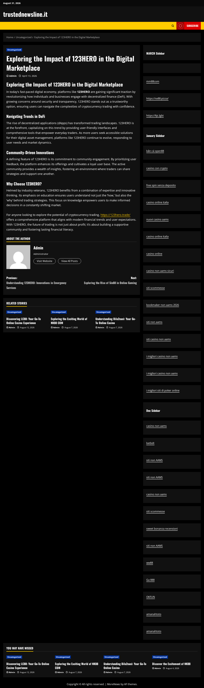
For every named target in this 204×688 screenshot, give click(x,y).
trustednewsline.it (25, 14)
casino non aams (156, 426)
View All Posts (69, 261)
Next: (110, 280)
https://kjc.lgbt (155, 115)
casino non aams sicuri (160, 271)
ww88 (149, 563)
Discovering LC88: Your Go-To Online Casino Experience (23, 321)
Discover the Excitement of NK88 (171, 664)
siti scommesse (155, 288)
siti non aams (154, 322)
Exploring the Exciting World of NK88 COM (69, 321)
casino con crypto (157, 168)
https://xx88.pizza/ (157, 98)
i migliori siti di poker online (162, 390)
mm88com (152, 81)
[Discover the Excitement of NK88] (175, 657)
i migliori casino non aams (162, 356)
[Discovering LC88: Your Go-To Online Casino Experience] (27, 312)
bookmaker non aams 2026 (162, 305)
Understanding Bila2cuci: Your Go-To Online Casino (115, 321)
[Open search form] (173, 26)
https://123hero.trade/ (115, 215)
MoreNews (113, 684)
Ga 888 (150, 580)
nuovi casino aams (157, 219)
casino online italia (157, 202)
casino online (154, 253)
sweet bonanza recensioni (162, 528)
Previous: (36, 283)
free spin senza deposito (161, 185)
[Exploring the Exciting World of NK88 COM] (71, 312)
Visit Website (44, 261)
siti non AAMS (154, 460)
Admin (13, 75)
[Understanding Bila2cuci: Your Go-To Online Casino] (116, 312)
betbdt (150, 443)
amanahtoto (153, 614)
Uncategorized (14, 49)
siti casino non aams (158, 339)
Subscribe (192, 26)
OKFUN (150, 597)
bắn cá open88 (155, 151)
